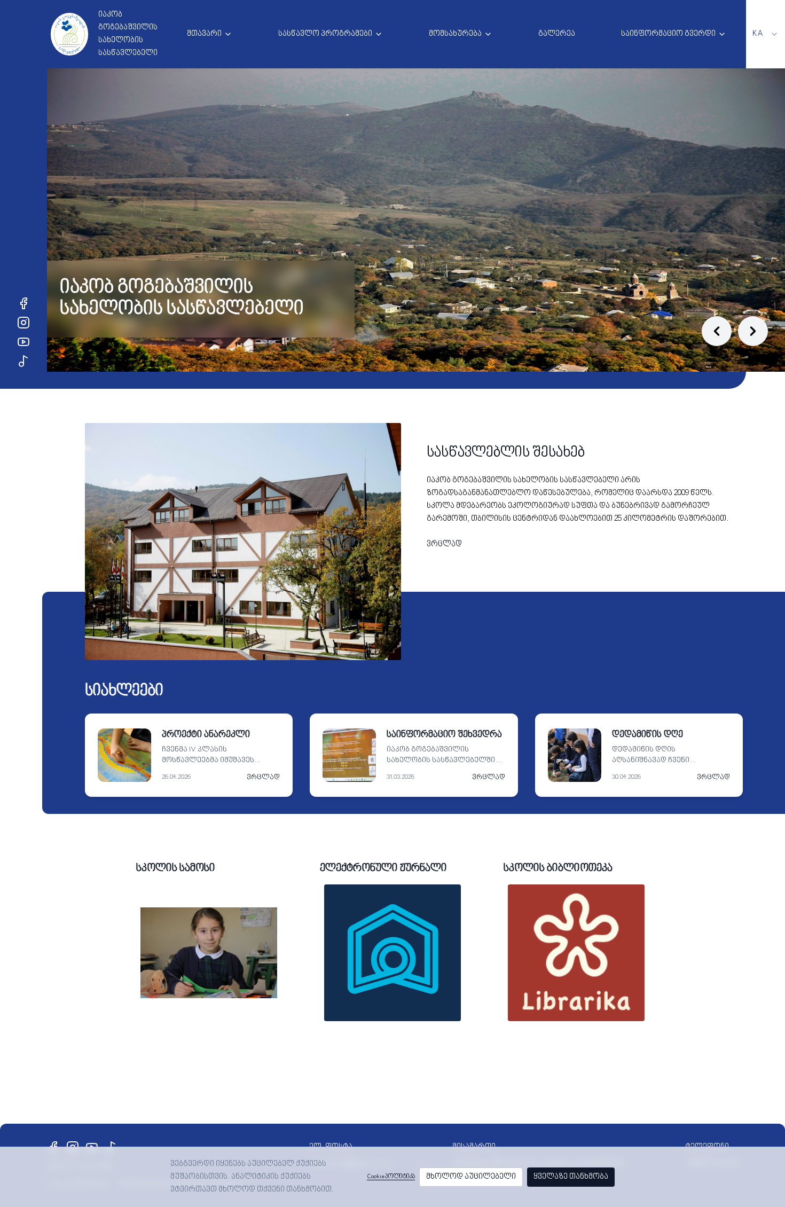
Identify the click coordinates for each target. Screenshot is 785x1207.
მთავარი (204, 34)
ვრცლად (444, 544)
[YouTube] (23, 341)
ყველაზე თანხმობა (570, 1177)
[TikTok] (23, 361)
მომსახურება (455, 34)
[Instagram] (23, 322)
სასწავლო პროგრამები (325, 34)
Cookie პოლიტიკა (391, 1177)
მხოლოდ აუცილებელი (471, 1177)
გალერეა (556, 34)
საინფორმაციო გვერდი (668, 34)
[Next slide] (753, 331)
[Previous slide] (717, 331)
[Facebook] (23, 303)
